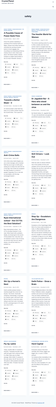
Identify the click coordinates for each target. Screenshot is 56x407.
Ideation (6, 97)
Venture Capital (44, 341)
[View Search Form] (53, 7)
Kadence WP (40, 403)
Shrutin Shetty (8, 38)
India (37, 151)
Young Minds (35, 31)
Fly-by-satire (10, 344)
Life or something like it (42, 30)
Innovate (16, 97)
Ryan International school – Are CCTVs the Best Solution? (13, 221)
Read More (7, 84)
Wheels (41, 151)
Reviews (6, 278)
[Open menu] (53, 2)
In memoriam (39, 96)
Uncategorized (12, 341)
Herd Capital (37, 344)
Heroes (33, 96)
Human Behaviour (16, 29)
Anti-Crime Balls (11, 155)
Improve (34, 30)
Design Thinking (8, 29)
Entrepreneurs (35, 341)
